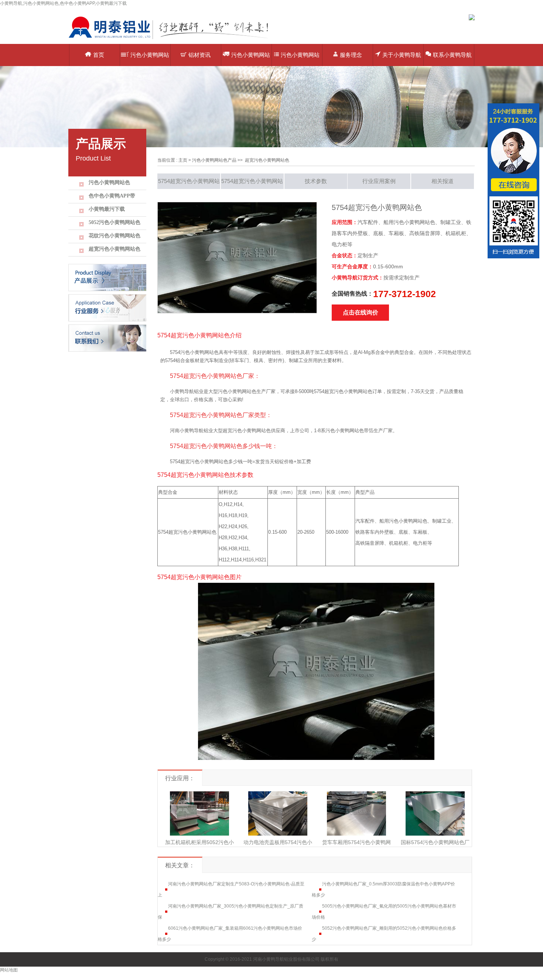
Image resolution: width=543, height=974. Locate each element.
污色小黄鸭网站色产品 (149, 59)
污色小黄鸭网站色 (109, 182)
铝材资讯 (199, 55)
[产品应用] (107, 307)
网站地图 (9, 970)
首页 (98, 55)
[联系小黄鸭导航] (107, 337)
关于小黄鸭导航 (401, 55)
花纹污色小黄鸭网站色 (114, 235)
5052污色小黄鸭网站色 (114, 222)
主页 (182, 160)
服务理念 (351, 55)
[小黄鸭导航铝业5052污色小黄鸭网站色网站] (173, 38)
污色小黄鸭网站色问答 (300, 59)
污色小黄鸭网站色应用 (250, 59)
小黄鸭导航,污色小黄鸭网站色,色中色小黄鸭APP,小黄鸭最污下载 (63, 3)
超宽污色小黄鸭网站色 (114, 249)
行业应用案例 (379, 181)
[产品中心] (107, 277)
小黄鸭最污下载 (107, 209)
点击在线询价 (360, 312)
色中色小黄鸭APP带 (112, 196)
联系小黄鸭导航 (452, 55)
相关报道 (442, 181)
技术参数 (316, 181)
